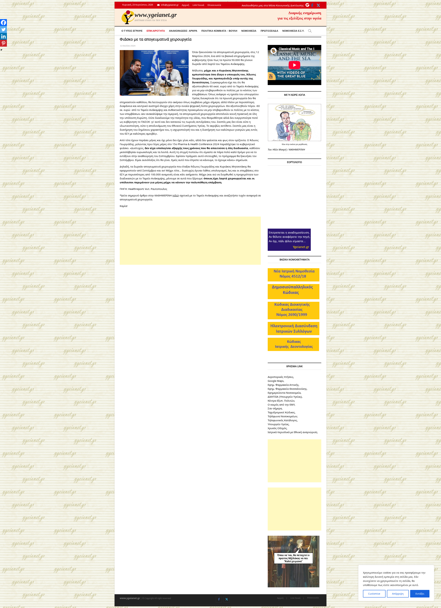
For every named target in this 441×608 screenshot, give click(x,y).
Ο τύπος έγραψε (131, 30)
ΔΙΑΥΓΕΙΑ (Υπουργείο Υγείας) (285, 396)
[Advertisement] (190, 241)
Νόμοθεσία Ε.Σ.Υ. (293, 30)
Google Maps (276, 380)
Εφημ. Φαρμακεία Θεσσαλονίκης (287, 388)
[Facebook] (3, 22)
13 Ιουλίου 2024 (127, 45)
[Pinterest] (3, 43)
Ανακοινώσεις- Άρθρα (183, 30)
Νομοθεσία (249, 30)
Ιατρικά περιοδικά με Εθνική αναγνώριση (292, 432)
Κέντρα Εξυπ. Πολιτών (281, 400)
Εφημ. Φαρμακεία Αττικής (283, 384)
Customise (374, 593)
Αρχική (185, 5)
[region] (396, 583)
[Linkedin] (3, 36)
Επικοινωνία (214, 5)
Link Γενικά (198, 5)
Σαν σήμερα (275, 408)
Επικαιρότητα (156, 30)
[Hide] (1, 50)
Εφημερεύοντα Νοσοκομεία (284, 392)
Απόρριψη (398, 593)
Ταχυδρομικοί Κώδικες (281, 412)
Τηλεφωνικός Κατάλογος (282, 420)
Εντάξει (420, 593)
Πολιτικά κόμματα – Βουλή (219, 30)
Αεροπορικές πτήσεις (280, 377)
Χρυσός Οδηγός (277, 428)
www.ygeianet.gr (156, 14)
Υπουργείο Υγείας (278, 424)
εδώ (175, 195)
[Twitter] (3, 29)
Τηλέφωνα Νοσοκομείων (282, 416)
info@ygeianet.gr (169, 4)
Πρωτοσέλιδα (269, 30)
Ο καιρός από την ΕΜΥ (281, 404)
